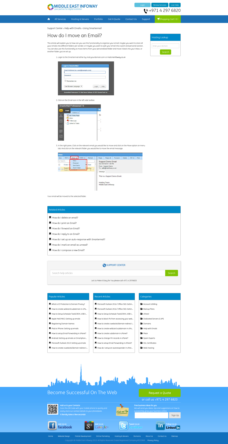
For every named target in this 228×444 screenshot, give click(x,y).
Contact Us (131, 19)
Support (146, 19)
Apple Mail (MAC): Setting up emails (66, 318)
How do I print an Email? (64, 223)
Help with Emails (72, 28)
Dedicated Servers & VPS (153, 318)
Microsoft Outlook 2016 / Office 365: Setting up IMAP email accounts (125, 304)
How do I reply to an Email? (66, 233)
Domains (147, 323)
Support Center (55, 28)
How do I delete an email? (65, 217)
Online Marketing (103, 436)
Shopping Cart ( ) (169, 19)
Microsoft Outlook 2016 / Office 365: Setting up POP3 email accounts (125, 309)
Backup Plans (149, 309)
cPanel (146, 314)
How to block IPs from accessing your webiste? (116, 318)
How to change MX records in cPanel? (112, 338)
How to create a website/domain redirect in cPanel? (73, 348)
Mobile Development (83, 436)
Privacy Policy (153, 440)
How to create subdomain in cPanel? (112, 333)
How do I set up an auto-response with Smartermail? (78, 239)
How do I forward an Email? (66, 228)
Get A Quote (114, 19)
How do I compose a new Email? (68, 250)
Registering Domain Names (63, 323)
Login (142, 5)
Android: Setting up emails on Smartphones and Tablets (75, 338)
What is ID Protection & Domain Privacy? (68, 304)
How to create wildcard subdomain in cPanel (70, 309)
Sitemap (174, 436)
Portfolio (98, 19)
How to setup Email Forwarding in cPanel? (69, 333)
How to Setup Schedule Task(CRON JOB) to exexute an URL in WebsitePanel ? (83, 314)
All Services (60, 19)
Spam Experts (149, 338)
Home (50, 436)
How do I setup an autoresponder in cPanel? (115, 348)
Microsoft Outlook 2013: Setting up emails (69, 343)
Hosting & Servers (80, 19)
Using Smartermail (92, 28)
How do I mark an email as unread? (70, 244)
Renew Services (159, 5)
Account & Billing (150, 304)
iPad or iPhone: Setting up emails (65, 328)
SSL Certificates (149, 343)
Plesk (145, 333)
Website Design (64, 436)
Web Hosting (148, 348)
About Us (149, 436)
